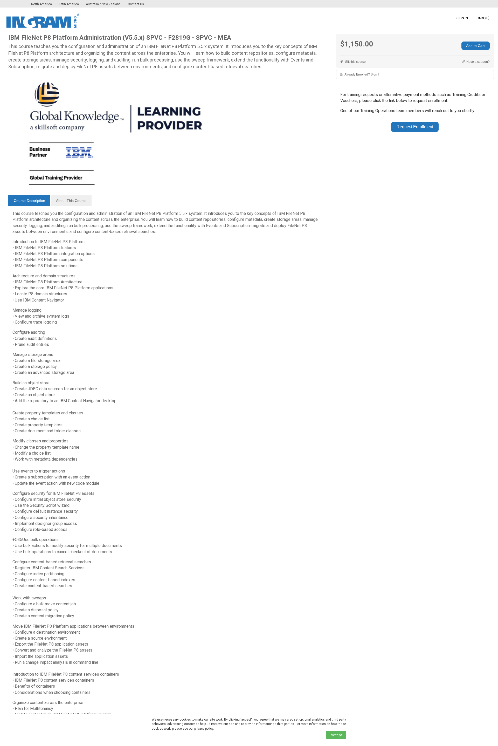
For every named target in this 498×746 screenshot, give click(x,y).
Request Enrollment (415, 127)
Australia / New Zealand (103, 4)
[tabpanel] (166, 466)
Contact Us (136, 4)
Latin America (69, 4)
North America (42, 4)
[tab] (29, 200)
